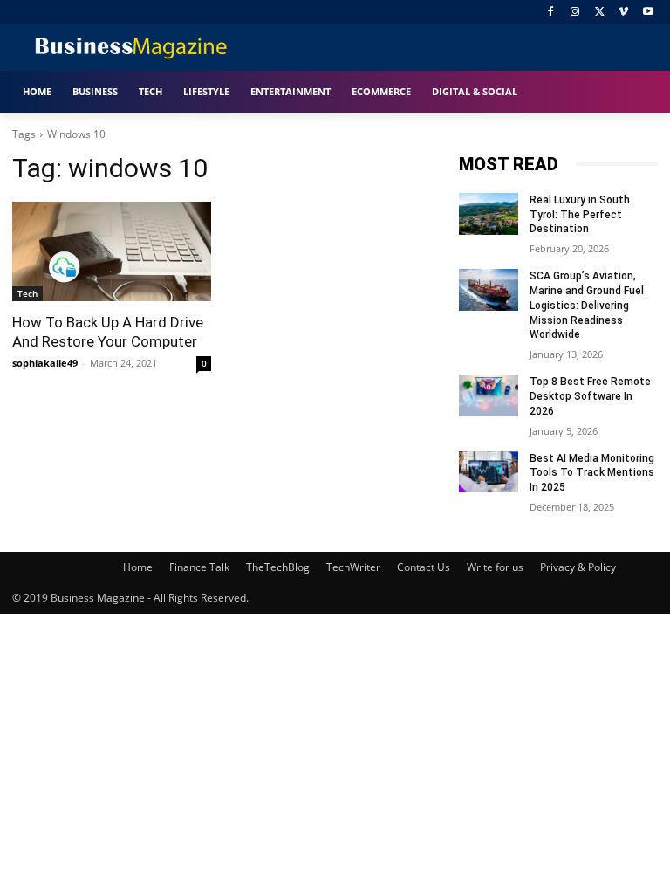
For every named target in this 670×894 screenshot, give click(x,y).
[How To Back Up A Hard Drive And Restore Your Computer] (111, 251)
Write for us (495, 567)
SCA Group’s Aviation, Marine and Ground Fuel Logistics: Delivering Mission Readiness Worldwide (587, 305)
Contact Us (423, 567)
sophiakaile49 (45, 362)
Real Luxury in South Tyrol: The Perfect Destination (580, 215)
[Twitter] (600, 13)
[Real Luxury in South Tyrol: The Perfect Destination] (488, 214)
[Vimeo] (623, 13)
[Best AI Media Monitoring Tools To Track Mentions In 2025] (488, 472)
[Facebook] (551, 13)
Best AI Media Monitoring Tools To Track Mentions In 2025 (592, 473)
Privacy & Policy (578, 567)
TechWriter (353, 567)
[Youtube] (648, 13)
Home (138, 567)
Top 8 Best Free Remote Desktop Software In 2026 (590, 396)
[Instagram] (575, 13)
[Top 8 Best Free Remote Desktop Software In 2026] (488, 395)
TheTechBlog (278, 567)
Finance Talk (199, 567)
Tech (27, 293)
